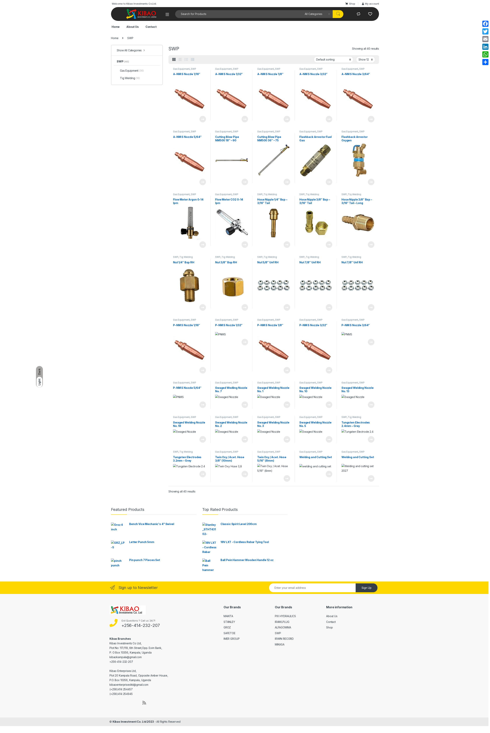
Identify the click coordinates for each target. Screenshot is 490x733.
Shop (352, 3)
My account (372, 3)
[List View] (186, 59)
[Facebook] (485, 24)
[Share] (485, 62)
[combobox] (239, 14)
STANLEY (229, 621)
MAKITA (228, 616)
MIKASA (279, 644)
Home (115, 26)
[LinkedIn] (485, 47)
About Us (132, 26)
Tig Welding (270, 194)
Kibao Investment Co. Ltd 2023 (133, 721)
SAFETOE (229, 633)
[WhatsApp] (485, 54)
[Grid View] (174, 59)
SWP (193, 68)
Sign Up (367, 587)
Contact (151, 26)
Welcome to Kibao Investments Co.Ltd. (134, 3)
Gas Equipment (181, 68)
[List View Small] (192, 59)
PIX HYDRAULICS (285, 616)
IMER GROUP (232, 638)
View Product (201, 119)
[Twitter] (485, 31)
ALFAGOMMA (283, 627)
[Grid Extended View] (180, 59)
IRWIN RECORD (284, 638)
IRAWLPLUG (282, 621)
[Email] (485, 39)
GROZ (227, 627)
